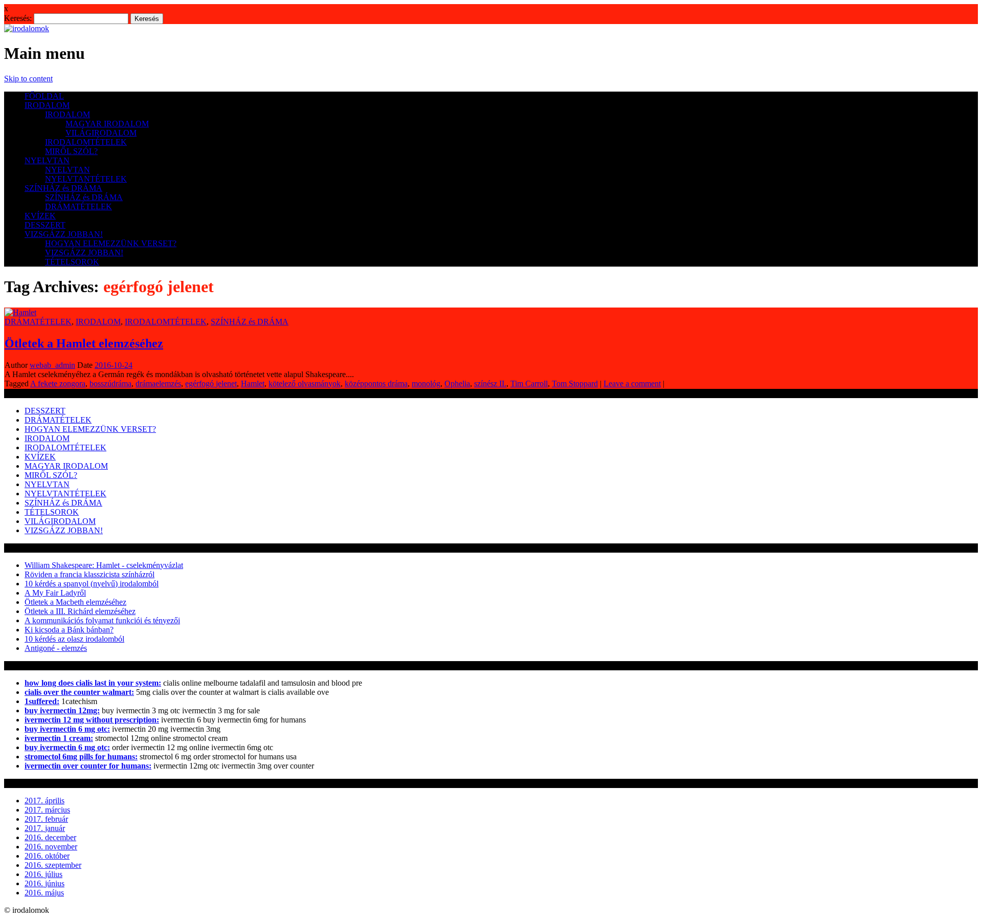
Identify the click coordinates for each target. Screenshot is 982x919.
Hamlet (252, 383)
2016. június (44, 883)
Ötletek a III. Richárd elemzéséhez (80, 611)
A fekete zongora (57, 383)
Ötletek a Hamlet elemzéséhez (84, 343)
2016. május (44, 892)
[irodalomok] (26, 28)
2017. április (44, 800)
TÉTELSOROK (72, 261)
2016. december (50, 837)
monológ (426, 383)
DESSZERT (45, 225)
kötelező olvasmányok (305, 383)
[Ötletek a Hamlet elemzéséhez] (20, 312)
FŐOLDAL (44, 96)
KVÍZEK (40, 215)
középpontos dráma (376, 383)
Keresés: (18, 18)
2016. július (43, 874)
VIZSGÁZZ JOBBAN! (64, 234)
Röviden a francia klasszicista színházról (89, 574)
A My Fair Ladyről (55, 592)
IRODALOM (47, 105)
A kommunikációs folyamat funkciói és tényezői (102, 620)
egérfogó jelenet (211, 383)
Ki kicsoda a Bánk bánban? (69, 629)
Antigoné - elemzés (56, 648)
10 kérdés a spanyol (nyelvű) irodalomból (92, 583)
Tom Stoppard (575, 383)
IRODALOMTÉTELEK (86, 142)
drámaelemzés (158, 383)
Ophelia (457, 383)
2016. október (47, 855)
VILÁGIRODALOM (101, 132)
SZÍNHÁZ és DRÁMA (63, 188)
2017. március (47, 809)
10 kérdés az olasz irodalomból (74, 638)
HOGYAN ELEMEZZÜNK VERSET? (110, 243)
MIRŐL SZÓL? (71, 151)
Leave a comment (632, 383)
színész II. (490, 383)
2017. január (45, 828)
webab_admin (52, 365)
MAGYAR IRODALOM (107, 123)
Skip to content (28, 78)
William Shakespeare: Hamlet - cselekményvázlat (104, 565)
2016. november (51, 846)
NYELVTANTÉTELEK (86, 178)
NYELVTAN (47, 160)
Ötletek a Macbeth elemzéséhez (75, 602)
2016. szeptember (53, 865)
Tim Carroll (529, 383)
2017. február (46, 819)
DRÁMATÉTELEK (78, 206)
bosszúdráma (110, 383)
